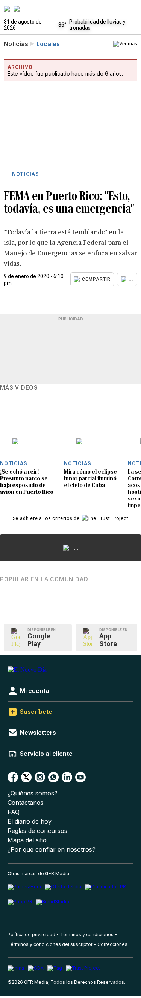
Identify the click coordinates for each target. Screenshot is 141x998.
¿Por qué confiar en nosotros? (52, 849)
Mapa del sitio (27, 840)
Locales (48, 44)
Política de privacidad (31, 934)
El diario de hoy (30, 821)
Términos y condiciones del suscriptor (50, 944)
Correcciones (112, 944)
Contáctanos (26, 802)
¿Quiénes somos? (33, 793)
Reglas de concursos (37, 830)
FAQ (14, 812)
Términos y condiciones (87, 934)
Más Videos (19, 387)
